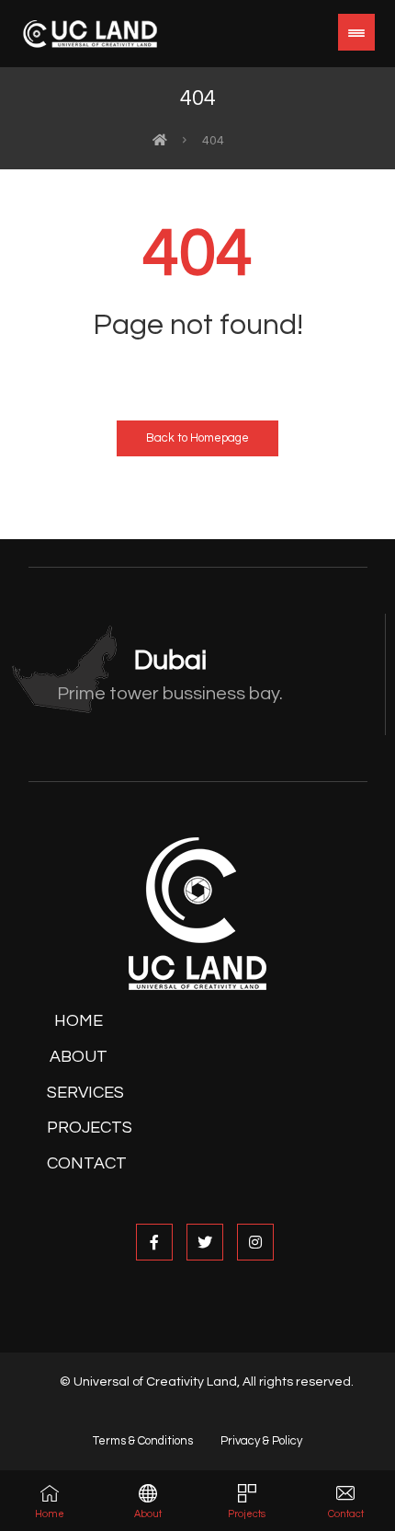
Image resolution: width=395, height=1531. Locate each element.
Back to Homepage (197, 438)
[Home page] (159, 140)
